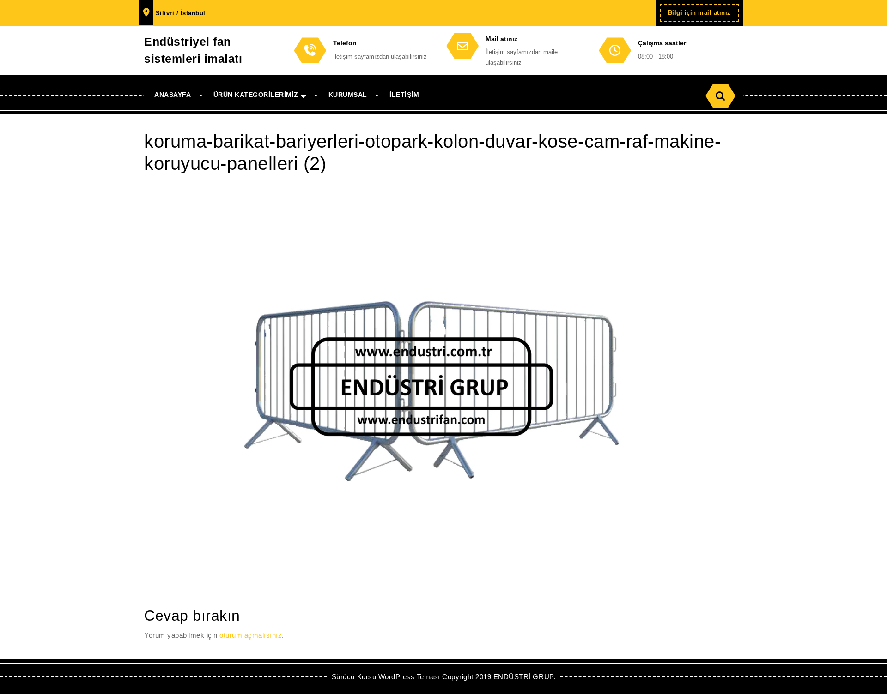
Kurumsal (347, 94)
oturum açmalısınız (250, 635)
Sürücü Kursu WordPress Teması (386, 677)
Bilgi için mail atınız (703, 15)
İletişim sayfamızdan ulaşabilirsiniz (380, 56)
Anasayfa (172, 94)
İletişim (404, 94)
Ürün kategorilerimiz (255, 94)
